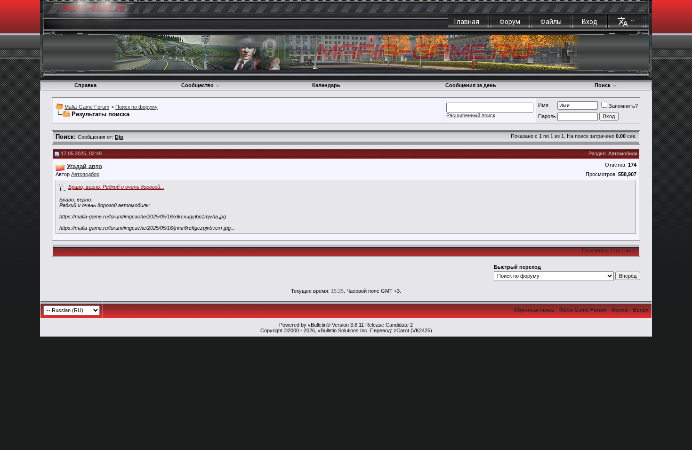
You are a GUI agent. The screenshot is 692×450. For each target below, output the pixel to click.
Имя (543, 105)
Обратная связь (534, 310)
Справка (85, 85)
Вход (589, 21)
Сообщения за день (470, 85)
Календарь (326, 85)
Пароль (547, 116)
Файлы (551, 21)
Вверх (641, 310)
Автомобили (622, 153)
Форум (509, 21)
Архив (620, 310)
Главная (466, 21)
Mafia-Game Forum (86, 107)
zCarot (401, 330)
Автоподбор (85, 174)
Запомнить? (623, 106)
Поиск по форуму (136, 107)
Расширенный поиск (470, 115)
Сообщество (197, 85)
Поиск (603, 85)
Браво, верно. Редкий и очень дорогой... (116, 187)
